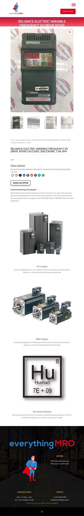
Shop (17, 140)
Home (13, 140)
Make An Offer (20, 183)
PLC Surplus (42, 266)
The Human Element (42, 411)
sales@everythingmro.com (48, 193)
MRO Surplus (42, 339)
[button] (70, 32)
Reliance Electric (25, 140)
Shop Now (68, 11)
